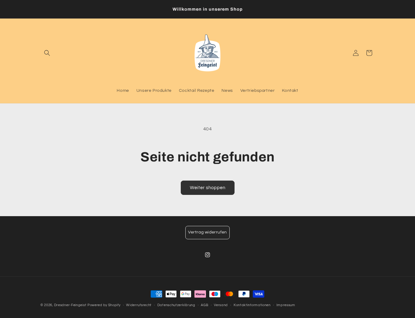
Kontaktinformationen (252, 305)
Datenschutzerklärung (176, 305)
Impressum (285, 305)
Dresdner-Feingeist (70, 305)
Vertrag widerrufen (207, 232)
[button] (47, 53)
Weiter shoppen (207, 187)
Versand (221, 305)
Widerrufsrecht (139, 305)
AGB (204, 305)
